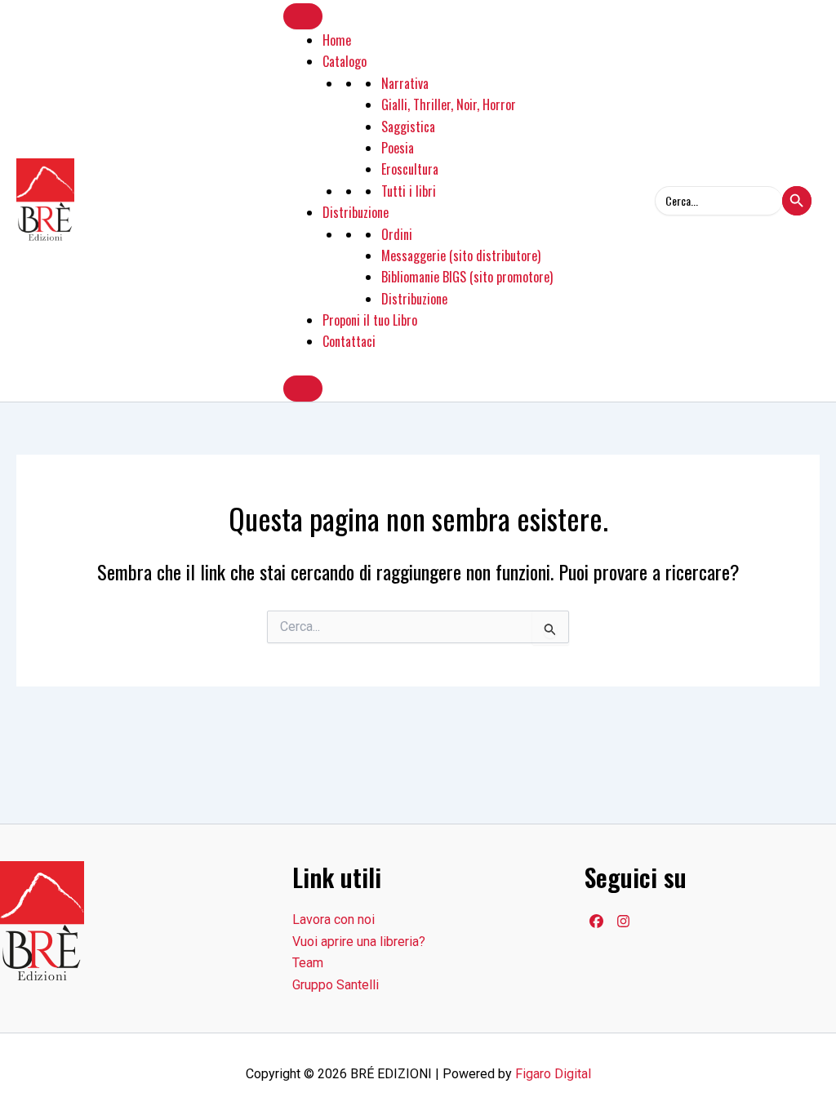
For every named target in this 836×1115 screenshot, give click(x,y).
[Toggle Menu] (302, 16)
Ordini (396, 234)
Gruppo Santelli (335, 985)
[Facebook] (596, 921)
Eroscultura (409, 169)
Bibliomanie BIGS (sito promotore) (467, 277)
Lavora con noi (333, 919)
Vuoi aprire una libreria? (358, 941)
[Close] (302, 388)
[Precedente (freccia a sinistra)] (28, 557)
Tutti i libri (408, 191)
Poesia (397, 148)
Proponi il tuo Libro (369, 320)
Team (307, 963)
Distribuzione (355, 212)
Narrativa (405, 83)
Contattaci (349, 341)
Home (336, 40)
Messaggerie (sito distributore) (460, 255)
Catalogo (344, 61)
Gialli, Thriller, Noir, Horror (448, 104)
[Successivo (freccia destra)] (807, 557)
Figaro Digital (553, 1074)
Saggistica (408, 126)
